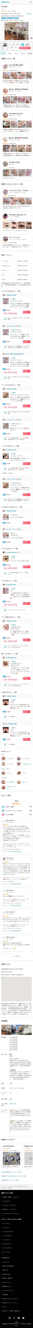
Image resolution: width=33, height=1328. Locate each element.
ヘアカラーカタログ (8, 1231)
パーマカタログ (7, 1235)
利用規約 (5, 1294)
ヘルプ (5, 1307)
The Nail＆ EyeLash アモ (12, 552)
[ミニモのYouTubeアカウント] (23, 1318)
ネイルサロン (9, 1186)
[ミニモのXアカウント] (14, 1318)
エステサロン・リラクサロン (10, 1213)
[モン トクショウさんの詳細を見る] (16, 242)
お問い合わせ (13, 1103)
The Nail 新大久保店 (11, 724)
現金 (10, 1054)
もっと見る (16, 956)
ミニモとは (6, 1262)
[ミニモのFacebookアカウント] (19, 1318)
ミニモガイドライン (8, 1290)
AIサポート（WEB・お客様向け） (12, 1311)
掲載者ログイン (7, 1286)
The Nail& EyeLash (10, 295)
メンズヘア (6, 1227)
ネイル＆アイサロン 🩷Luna (13, 326)
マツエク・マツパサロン (9, 1205)
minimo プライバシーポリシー (11, 1298)
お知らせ (5, 1270)
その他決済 (12, 1070)
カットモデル (6, 1252)
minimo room (6, 1274)
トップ (2, 1186)
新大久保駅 (3, 1188)
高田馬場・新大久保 (21, 1186)
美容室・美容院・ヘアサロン (10, 1197)
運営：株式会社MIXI (8, 1266)
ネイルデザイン (7, 1244)
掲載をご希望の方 (8, 1278)
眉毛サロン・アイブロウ (9, 1209)
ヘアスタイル (6, 1223)
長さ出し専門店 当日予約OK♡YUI (14, 354)
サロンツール (6, 1282)
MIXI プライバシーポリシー (10, 1303)
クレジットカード (14, 1058)
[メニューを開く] (31, 2)
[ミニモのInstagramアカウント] (10, 1318)
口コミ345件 (12, 11)
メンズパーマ (6, 1240)
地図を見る (29, 13)
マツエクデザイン (8, 1248)
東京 (15, 1186)
